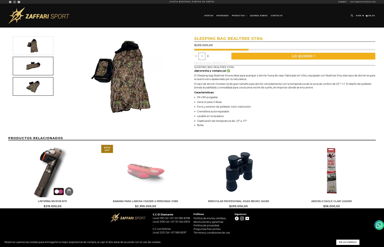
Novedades (223, 15)
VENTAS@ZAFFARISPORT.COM (363, 2)
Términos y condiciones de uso (212, 232)
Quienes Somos (259, 15)
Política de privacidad (206, 225)
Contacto (277, 15)
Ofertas (209, 15)
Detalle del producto (210, 63)
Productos (239, 15)
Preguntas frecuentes (207, 229)
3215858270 (342, 2)
